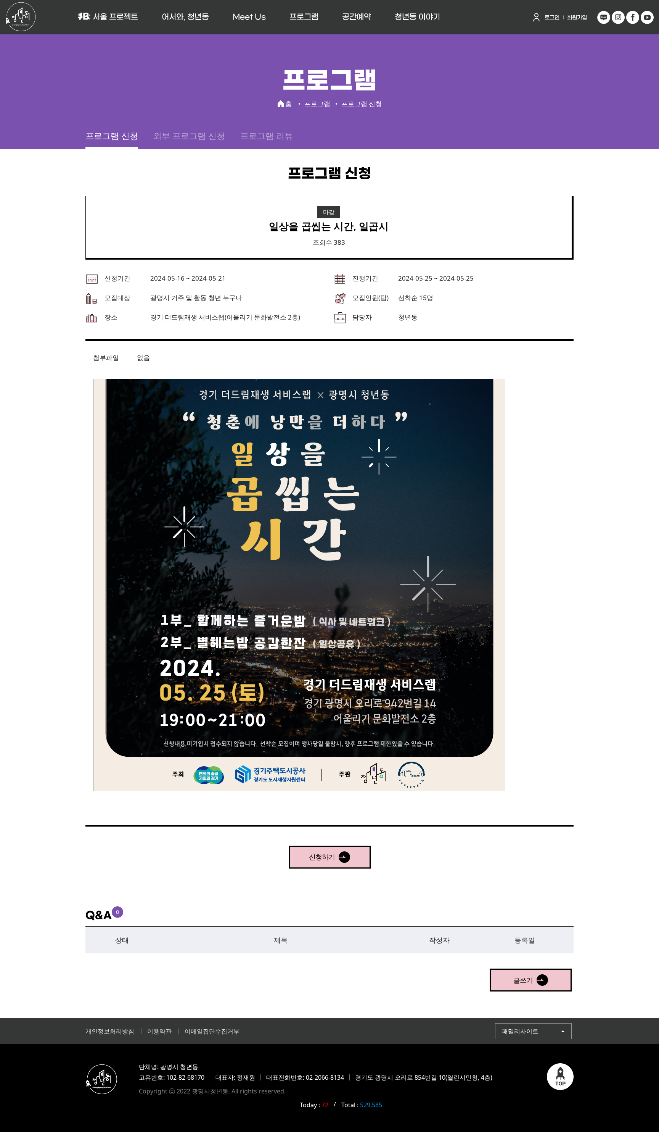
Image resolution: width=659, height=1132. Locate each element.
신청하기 (322, 856)
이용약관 (159, 1031)
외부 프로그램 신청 (189, 135)
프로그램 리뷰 (266, 135)
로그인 (552, 18)
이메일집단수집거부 (212, 1031)
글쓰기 (523, 980)
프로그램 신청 (111, 135)
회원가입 (577, 18)
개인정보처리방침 (109, 1031)
